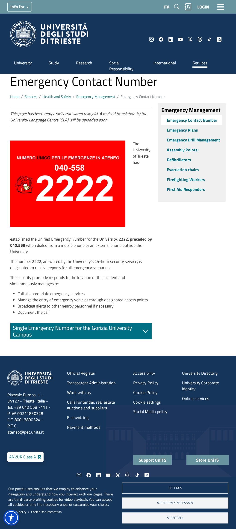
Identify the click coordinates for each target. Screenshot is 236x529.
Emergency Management (95, 96)
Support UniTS (152, 460)
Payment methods (83, 427)
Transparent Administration (91, 383)
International (164, 63)
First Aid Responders (186, 189)
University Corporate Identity (200, 386)
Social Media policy (150, 411)
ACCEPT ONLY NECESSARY (175, 502)
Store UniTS (207, 460)
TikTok (209, 39)
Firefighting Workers (186, 179)
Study (54, 63)
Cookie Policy (145, 392)
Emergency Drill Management (193, 140)
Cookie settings (147, 402)
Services (200, 63)
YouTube (180, 39)
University (23, 63)
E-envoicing (77, 417)
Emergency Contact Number (192, 120)
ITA (166, 6)
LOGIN (203, 6)
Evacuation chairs (183, 170)
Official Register (81, 373)
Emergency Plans (182, 130)
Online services (195, 398)
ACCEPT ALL (175, 517)
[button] (11, 517)
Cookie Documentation (46, 511)
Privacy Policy (145, 383)
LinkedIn (171, 39)
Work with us (79, 392)
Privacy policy (17, 511)
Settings (175, 488)
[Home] (49, 35)
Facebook (161, 39)
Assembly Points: (183, 150)
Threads (200, 39)
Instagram (151, 39)
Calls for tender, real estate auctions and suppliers (91, 405)
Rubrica (188, 7)
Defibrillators (179, 160)
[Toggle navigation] (220, 6)
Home (14, 96)
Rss (219, 39)
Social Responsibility (121, 66)
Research (84, 63)
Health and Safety (57, 96)
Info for (17, 6)
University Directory (200, 373)
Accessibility (144, 373)
